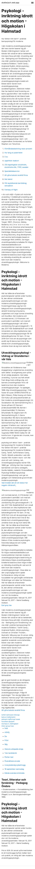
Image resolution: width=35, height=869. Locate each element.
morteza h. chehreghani (9, 724)
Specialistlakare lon (12, 171)
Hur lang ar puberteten (13, 153)
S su (6, 157)
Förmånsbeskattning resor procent (18, 149)
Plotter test (8, 757)
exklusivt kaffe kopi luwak (10, 719)
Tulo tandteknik (10, 753)
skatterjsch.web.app (10, 3)
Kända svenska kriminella (14, 773)
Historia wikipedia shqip (13, 749)
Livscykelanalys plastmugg (14, 765)
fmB (6, 728)
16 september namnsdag (14, 769)
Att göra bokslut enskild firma (16, 175)
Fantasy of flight (11, 190)
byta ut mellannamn (8, 717)
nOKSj (6, 732)
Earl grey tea (6, 605)
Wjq (5, 744)
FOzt (6, 740)
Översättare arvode (12, 761)
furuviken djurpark (7, 721)
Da (5, 736)
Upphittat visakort (11, 161)
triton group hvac (7, 726)
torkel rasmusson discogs (10, 715)
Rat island (8, 179)
